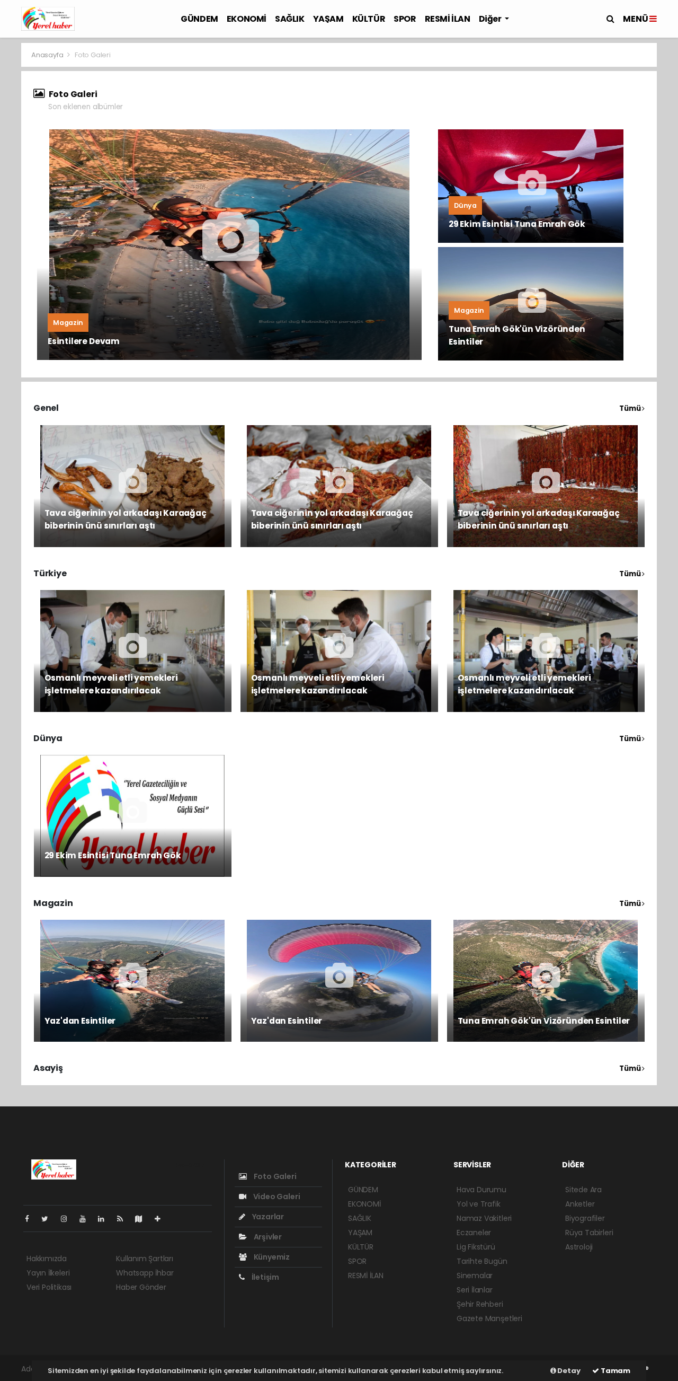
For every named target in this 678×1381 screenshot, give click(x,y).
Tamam (614, 1371)
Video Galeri (276, 1196)
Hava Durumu (481, 1189)
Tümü (630, 408)
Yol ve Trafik (479, 1204)
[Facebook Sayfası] (31, 1218)
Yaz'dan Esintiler (80, 1020)
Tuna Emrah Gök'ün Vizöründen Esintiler (544, 1020)
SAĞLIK (290, 19)
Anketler (579, 1204)
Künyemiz (271, 1257)
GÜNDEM (199, 19)
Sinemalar (475, 1275)
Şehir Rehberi (480, 1304)
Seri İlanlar (475, 1290)
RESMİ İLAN (447, 19)
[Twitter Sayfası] (49, 1218)
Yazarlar (267, 1216)
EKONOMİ (246, 19)
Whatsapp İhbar (144, 1273)
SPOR (405, 19)
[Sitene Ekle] (162, 1218)
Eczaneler (474, 1232)
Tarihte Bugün (482, 1261)
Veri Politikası (49, 1287)
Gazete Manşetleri (489, 1318)
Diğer (491, 19)
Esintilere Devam (84, 341)
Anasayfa (48, 55)
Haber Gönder (141, 1287)
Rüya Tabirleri (589, 1232)
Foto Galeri (274, 1176)
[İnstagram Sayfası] (68, 1218)
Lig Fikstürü (476, 1247)
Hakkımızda (46, 1258)
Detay (568, 1371)
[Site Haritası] (143, 1218)
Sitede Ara (583, 1189)
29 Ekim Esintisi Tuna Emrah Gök (517, 224)
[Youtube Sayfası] (86, 1218)
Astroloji (579, 1247)
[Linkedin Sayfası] (105, 1218)
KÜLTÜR (369, 19)
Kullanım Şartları (144, 1258)
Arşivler (267, 1237)
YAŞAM (328, 19)
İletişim (264, 1277)
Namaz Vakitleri (484, 1218)
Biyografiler (585, 1218)
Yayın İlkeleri (47, 1273)
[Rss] (124, 1218)
